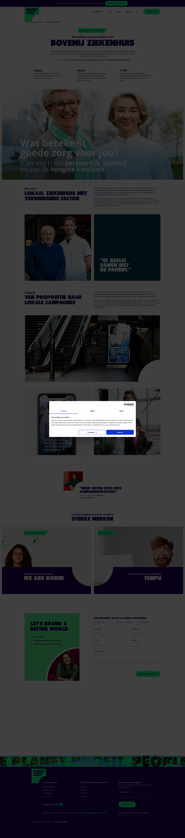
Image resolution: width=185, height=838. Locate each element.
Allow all (120, 432)
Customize (91, 432)
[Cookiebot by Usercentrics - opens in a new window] (125, 404)
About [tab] (121, 411)
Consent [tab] (63, 411)
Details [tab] (92, 411)
